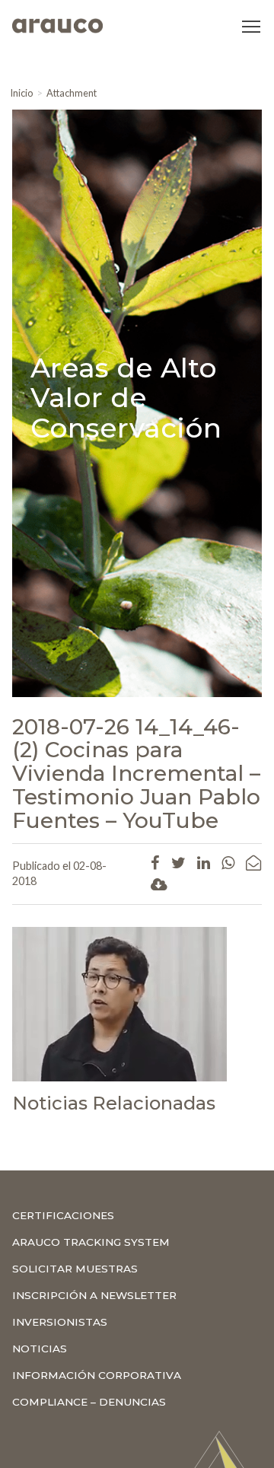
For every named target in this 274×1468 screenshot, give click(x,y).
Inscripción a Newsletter (94, 1295)
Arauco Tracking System (91, 1242)
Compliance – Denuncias (89, 1402)
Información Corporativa (96, 1375)
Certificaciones (63, 1215)
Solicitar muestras (75, 1269)
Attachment (71, 93)
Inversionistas (59, 1322)
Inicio (21, 93)
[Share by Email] (253, 862)
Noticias (39, 1348)
